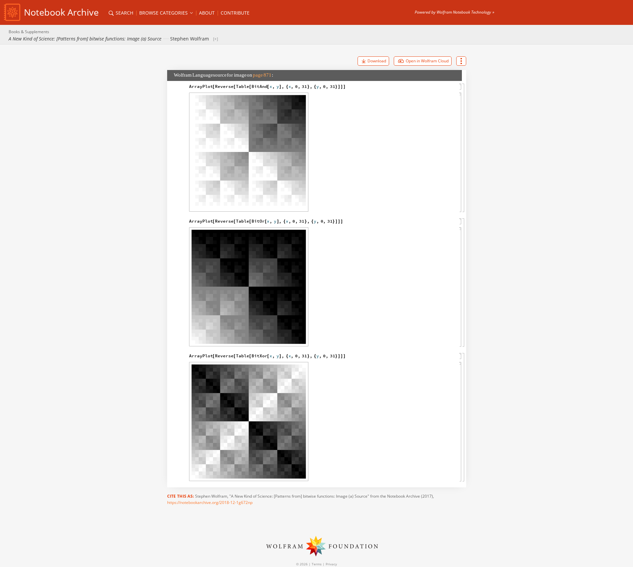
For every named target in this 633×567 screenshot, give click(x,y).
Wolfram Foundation (316, 546)
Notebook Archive (61, 12)
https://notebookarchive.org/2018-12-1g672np (210, 502)
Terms (317, 564)
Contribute (235, 13)
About (207, 13)
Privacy (331, 564)
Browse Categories (164, 13)
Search (123, 13)
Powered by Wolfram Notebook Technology (453, 12)
